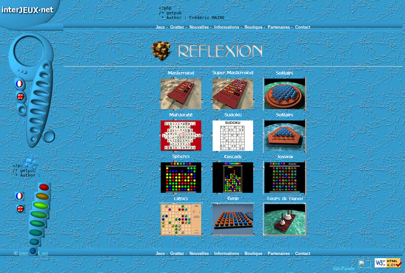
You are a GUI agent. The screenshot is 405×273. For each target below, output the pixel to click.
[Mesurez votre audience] (365, 266)
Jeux (160, 27)
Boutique (253, 27)
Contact (302, 27)
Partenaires (279, 27)
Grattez (177, 27)
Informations (226, 27)
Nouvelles (199, 27)
